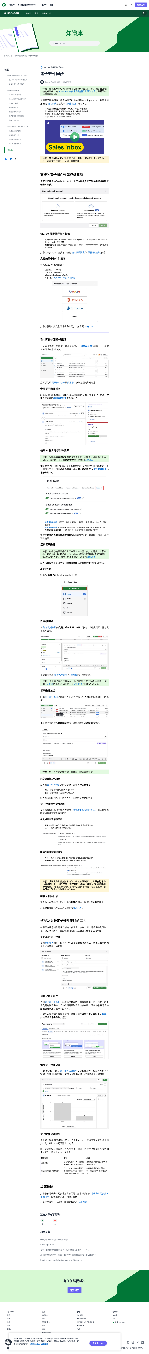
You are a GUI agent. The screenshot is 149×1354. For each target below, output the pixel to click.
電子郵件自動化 (52, 1002)
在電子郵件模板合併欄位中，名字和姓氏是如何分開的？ (64, 1250)
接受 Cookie (98, 1343)
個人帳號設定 (78, 252)
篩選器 (70, 382)
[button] (8, 1342)
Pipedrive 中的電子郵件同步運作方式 (77, 91)
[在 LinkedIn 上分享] (11, 159)
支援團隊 (82, 1202)
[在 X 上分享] (15, 159)
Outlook (78, 683)
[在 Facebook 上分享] (6, 159)
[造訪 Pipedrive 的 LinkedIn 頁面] (142, 1342)
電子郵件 (14, 56)
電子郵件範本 (60, 675)
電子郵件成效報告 (68, 1071)
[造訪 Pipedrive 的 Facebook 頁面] (128, 1343)
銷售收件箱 (86, 346)
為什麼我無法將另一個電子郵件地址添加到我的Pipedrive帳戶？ (68, 1255)
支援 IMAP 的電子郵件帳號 (64, 278)
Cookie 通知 (35, 1344)
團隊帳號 (71, 103)
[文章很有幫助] (42, 1220)
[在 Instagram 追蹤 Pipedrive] (133, 1343)
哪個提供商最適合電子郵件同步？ (55, 1239)
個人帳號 (52, 103)
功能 (11, 5)
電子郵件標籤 (58, 382)
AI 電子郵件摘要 (51, 522)
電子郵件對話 (53, 785)
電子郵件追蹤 (51, 696)
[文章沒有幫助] (55, 1220)
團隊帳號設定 (94, 252)
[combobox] (127, 4)
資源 (43, 5)
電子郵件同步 (22, 56)
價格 (51, 5)
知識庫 (6, 56)
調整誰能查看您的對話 (84, 810)
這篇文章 (89, 326)
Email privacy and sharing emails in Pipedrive (61, 1260)
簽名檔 (74, 675)
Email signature (47, 1244)
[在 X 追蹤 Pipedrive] (137, 1343)
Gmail (50, 683)
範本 (104, 1014)
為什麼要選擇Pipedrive (27, 5)
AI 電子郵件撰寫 (51, 527)
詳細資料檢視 (60, 398)
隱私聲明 (44, 1344)
